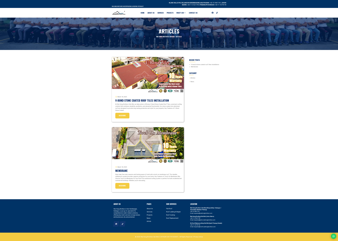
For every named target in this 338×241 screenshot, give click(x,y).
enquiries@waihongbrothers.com (203, 213)
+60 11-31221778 (193, 5)
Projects (149, 215)
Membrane (121, 171)
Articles (192, 78)
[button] (212, 13)
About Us (150, 208)
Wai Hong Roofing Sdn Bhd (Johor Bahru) (202, 216)
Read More (122, 115)
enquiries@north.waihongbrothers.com (205, 226)
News (192, 81)
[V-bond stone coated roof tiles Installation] (148, 75)
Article (149, 221)
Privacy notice (198, 237)
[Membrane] (148, 145)
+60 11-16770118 (220, 5)
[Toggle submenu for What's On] (185, 13)
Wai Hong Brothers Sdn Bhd (165, 37)
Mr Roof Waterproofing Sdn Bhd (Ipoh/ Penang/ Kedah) (206, 223)
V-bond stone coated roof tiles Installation (142, 100)
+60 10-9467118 (215, 3)
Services (149, 212)
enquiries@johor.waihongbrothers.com (204, 220)
